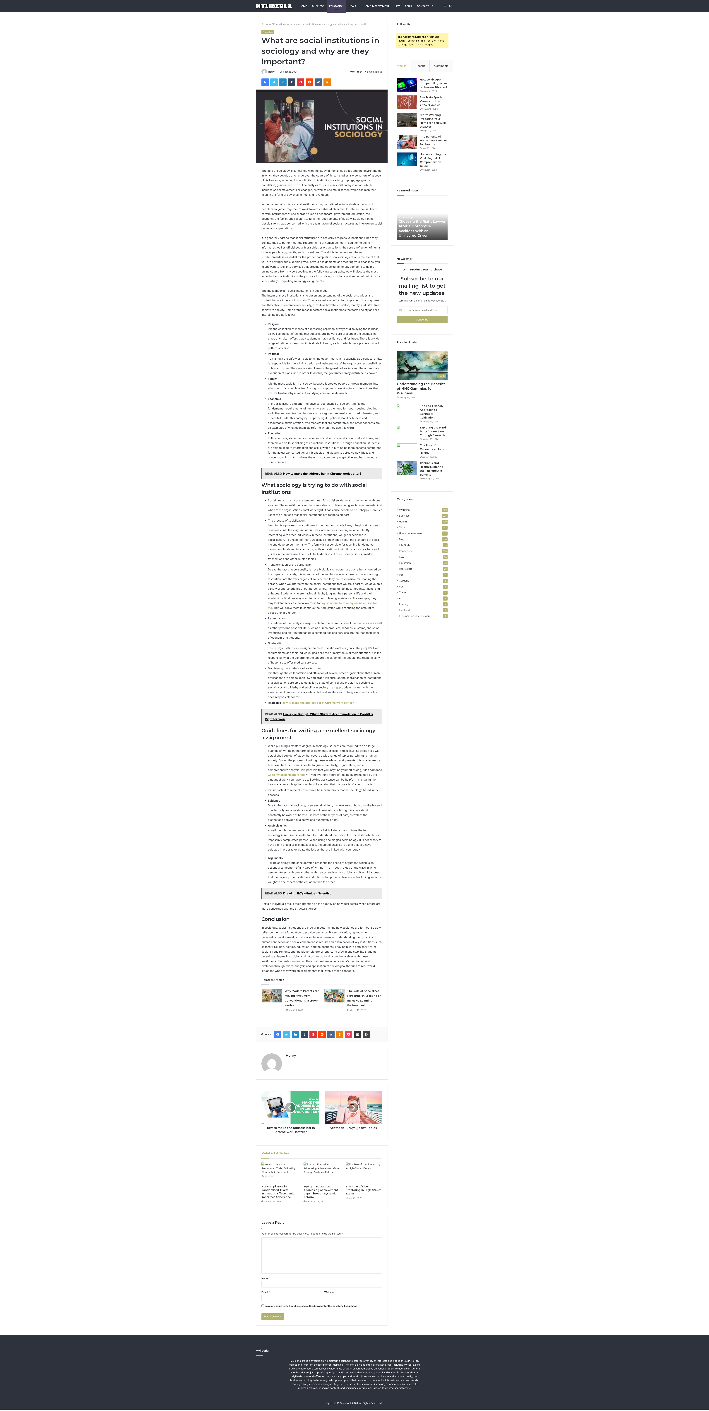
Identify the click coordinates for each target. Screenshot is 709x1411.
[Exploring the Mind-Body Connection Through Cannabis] (407, 433)
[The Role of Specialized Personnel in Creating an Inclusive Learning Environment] (334, 995)
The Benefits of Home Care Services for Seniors (433, 140)
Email (265, 1292)
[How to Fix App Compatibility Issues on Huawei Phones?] (407, 85)
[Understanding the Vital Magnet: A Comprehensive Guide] (407, 159)
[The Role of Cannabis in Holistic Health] (407, 450)
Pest (401, 586)
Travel (402, 592)
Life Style (404, 545)
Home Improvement (376, 6)
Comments (441, 66)
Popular (401, 66)
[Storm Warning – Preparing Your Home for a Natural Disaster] (407, 120)
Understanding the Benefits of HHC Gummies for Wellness (421, 388)
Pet (401, 574)
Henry (271, 71)
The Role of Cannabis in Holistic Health (433, 449)
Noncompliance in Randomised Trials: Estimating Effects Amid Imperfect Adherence (277, 1192)
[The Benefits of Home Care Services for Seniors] (407, 142)
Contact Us (425, 6)
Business (318, 6)
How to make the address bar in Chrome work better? (318, 702)
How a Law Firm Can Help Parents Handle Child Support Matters (421, 230)
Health (353, 6)
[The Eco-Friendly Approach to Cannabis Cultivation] (407, 411)
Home (303, 6)
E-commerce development (415, 616)
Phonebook (405, 551)
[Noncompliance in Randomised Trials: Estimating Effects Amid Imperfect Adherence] (279, 1173)
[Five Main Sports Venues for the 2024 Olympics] (407, 102)
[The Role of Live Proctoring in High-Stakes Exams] (364, 1173)
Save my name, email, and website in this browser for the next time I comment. (311, 1305)
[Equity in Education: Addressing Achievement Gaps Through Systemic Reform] (322, 1173)
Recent (420, 66)
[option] (422, 219)
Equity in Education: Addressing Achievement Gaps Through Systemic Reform (321, 1192)
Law (397, 6)
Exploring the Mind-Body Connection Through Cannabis (433, 431)
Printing (403, 604)
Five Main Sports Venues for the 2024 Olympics (431, 101)
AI (400, 598)
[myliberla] (274, 6)
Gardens (404, 580)
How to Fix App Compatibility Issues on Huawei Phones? (433, 83)
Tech (408, 6)
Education (336, 6)
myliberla (404, 509)
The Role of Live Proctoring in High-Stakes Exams (363, 1190)
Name (265, 1278)
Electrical (404, 610)
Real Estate (405, 568)
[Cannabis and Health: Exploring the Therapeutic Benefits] (407, 468)
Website (329, 1292)
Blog (401, 539)
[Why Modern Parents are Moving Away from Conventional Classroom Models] (272, 995)
